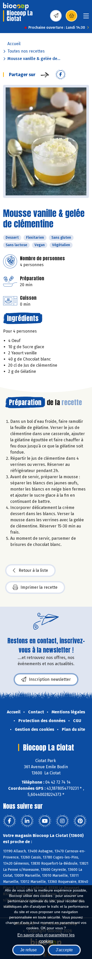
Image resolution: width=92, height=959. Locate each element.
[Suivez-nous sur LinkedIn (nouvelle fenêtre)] (27, 821)
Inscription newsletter (50, 679)
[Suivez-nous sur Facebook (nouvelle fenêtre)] (9, 821)
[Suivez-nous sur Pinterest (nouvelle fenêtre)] (80, 821)
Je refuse (28, 950)
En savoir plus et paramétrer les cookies (46, 937)
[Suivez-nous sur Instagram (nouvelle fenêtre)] (62, 821)
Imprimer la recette (38, 587)
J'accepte (64, 950)
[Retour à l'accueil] (16, 6)
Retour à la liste (33, 570)
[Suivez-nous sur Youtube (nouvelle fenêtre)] (44, 821)
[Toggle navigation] (86, 17)
